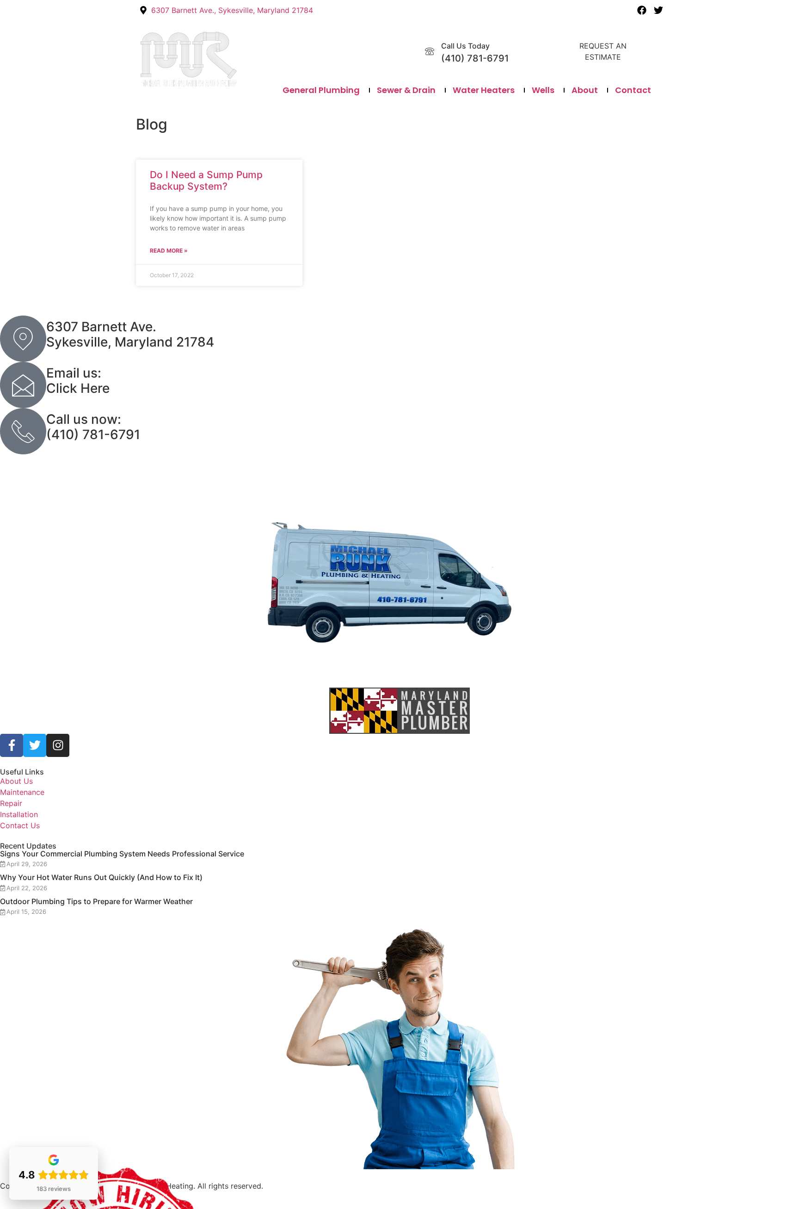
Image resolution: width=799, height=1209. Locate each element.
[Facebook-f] (11, 745)
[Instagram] (57, 745)
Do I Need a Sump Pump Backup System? (206, 180)
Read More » (169, 250)
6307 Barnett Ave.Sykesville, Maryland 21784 (130, 334)
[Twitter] (658, 10)
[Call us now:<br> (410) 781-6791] (23, 431)
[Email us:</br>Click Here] (23, 385)
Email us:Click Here (78, 381)
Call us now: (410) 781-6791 (93, 427)
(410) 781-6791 (475, 58)
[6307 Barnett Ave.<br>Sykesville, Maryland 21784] (23, 339)
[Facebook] (641, 10)
